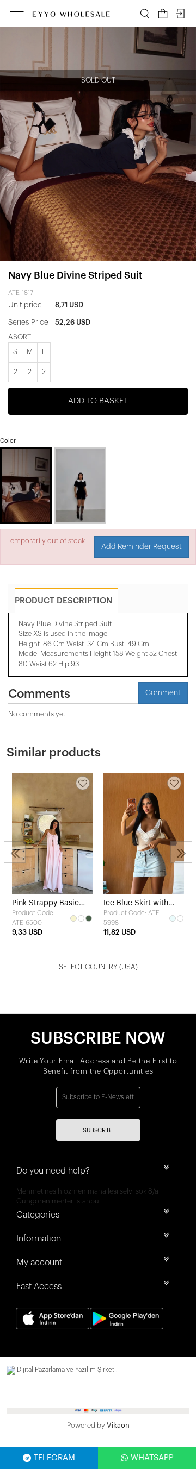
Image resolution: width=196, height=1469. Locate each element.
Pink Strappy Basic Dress (45, 904)
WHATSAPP (152, 1458)
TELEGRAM (54, 1458)
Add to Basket (98, 401)
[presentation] (15, 852)
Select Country (98, 966)
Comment (163, 693)
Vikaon (118, 1425)
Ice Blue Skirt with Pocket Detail (135, 904)
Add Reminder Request (141, 547)
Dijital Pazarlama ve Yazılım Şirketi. (66, 1369)
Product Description (63, 601)
